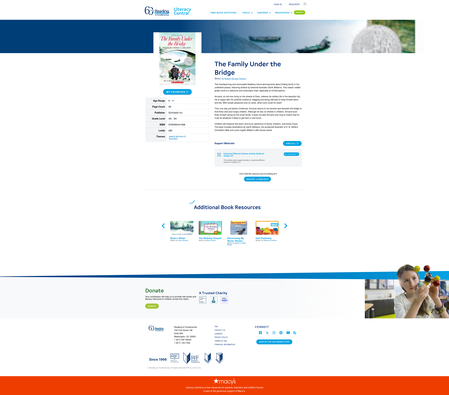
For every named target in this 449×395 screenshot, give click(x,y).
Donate (152, 306)
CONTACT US (220, 330)
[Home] (159, 7)
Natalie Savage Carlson (235, 78)
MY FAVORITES (176, 91)
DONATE (299, 12)
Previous (163, 225)
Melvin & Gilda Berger (236, 244)
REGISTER (294, 4)
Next (285, 225)
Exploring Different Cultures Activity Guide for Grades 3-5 (244, 154)
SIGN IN (278, 4)
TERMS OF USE (222, 341)
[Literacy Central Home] (182, 7)
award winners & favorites (177, 137)
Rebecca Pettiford (270, 240)
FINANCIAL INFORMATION (225, 344)
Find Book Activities (224, 12)
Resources (282, 12)
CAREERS (218, 334)
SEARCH (305, 4)
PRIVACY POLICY (221, 337)
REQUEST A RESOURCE (257, 179)
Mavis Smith (211, 240)
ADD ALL (291, 143)
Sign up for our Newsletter (274, 342)
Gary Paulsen (183, 240)
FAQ (216, 326)
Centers (262, 12)
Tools (246, 12)
